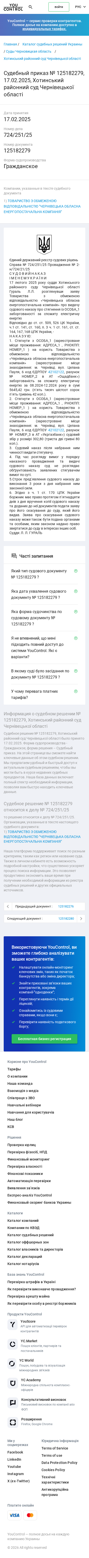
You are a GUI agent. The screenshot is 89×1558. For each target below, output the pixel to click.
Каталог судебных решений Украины (52, 44)
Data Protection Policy (59, 1463)
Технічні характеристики (55, 1479)
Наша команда (20, 1084)
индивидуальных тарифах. (44, 29)
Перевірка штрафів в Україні (31, 1282)
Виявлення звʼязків (23, 1188)
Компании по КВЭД (23, 1228)
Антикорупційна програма (55, 1492)
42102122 (56, 372)
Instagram (15, 1474)
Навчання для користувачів (30, 1112)
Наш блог (15, 1120)
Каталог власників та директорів (35, 1249)
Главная (10, 44)
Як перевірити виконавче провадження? (41, 1289)
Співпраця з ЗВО (21, 1098)
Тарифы (14, 1069)
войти (59, 7)
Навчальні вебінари (24, 1105)
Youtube (14, 1467)
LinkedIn (14, 1459)
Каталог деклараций (24, 1257)
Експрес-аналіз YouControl (29, 1195)
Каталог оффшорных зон (28, 1242)
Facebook (15, 1452)
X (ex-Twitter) (18, 1481)
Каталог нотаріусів (23, 1264)
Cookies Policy (53, 1470)
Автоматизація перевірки (29, 1181)
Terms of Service (55, 1448)
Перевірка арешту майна (28, 1296)
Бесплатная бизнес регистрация (44, 1039)
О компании (17, 1076)
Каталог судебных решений (30, 1235)
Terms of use (52, 1455)
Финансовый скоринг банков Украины (39, 1202)
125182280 (66, 918)
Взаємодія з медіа (23, 1091)
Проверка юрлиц (21, 1145)
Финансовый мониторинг (28, 1159)
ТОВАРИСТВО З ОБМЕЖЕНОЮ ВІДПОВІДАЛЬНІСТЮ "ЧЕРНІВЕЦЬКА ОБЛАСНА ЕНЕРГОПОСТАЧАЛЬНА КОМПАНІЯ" (42, 206)
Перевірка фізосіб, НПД (27, 1152)
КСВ (10, 1127)
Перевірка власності (24, 1166)
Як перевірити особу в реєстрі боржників (41, 1303)
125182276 (66, 906)
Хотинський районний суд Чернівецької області (42, 59)
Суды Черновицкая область (28, 51)
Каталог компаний (23, 1221)
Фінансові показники (25, 1174)
